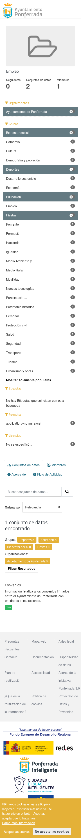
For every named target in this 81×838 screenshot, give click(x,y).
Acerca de (18, 474)
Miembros (58, 465)
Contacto (10, 657)
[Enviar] (67, 492)
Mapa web (39, 641)
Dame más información (18, 823)
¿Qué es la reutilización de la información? (15, 704)
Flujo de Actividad (49, 474)
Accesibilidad (41, 672)
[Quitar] (33, 540)
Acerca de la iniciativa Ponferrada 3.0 (69, 680)
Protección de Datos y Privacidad (68, 704)
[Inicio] (22, 11)
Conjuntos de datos (25, 465)
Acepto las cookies (17, 831)
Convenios (13, 585)
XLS (8, 607)
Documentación (43, 657)
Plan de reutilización (12, 676)
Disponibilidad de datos (68, 661)
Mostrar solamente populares (28, 380)
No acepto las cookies (52, 831)
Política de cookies (39, 700)
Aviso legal (66, 641)
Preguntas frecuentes (12, 645)
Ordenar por (13, 507)
